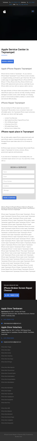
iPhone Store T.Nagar (6, 347)
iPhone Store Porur (5, 402)
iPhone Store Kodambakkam (8, 376)
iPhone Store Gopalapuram (7, 396)
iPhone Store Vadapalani (7, 420)
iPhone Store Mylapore (6, 411)
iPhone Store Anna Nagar (7, 358)
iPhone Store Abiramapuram (8, 367)
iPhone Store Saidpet (6, 390)
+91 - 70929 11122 (12, 295)
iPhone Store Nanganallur (7, 423)
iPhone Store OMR (5, 408)
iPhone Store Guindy (6, 353)
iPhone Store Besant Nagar (7, 417)
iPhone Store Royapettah (7, 399)
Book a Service (7, 61)
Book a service (9, 197)
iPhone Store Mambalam (7, 387)
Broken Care (18, 436)
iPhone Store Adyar (5, 350)
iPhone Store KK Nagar (6, 361)
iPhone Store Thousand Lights (8, 373)
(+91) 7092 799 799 (23, 4)
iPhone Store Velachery (6, 356)
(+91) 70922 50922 (9, 338)
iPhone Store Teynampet (7, 393)
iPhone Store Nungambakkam (8, 379)
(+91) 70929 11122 (15, 2)
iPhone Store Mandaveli (6, 414)
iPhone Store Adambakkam (7, 382)
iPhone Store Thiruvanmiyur (7, 370)
